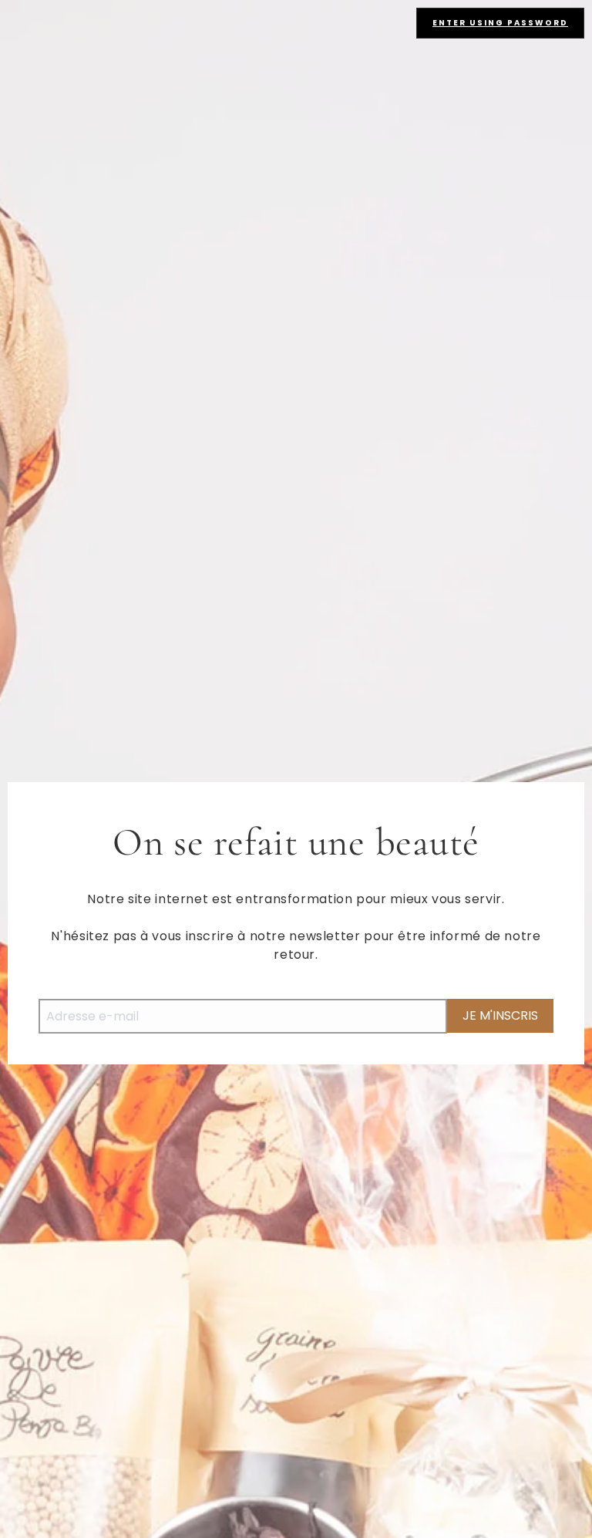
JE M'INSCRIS (500, 1015)
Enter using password (500, 23)
